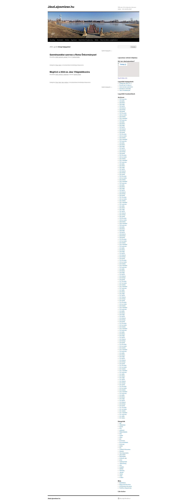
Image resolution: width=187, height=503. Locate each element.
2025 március (122, 129)
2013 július (122, 374)
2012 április (122, 400)
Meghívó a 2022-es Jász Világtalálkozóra (70, 71)
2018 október (122, 263)
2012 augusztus (123, 393)
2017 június (122, 292)
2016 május (122, 314)
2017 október (122, 285)
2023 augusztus (123, 162)
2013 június (122, 376)
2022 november (123, 178)
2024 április (122, 148)
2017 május (122, 293)
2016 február (122, 320)
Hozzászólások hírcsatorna (125, 486)
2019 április (122, 253)
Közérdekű (60, 40)
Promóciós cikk (123, 458)
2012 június (122, 397)
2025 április (122, 127)
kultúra (66, 82)
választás (121, 472)
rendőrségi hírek (123, 461)
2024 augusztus (123, 141)
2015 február (122, 341)
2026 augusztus (123, 99)
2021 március (122, 213)
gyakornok (121, 430)
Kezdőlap (52, 40)
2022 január (122, 195)
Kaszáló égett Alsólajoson (125, 85)
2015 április (122, 337)
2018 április (122, 274)
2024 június (122, 144)
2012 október (122, 390)
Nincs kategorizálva (123, 453)
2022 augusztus (123, 183)
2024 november (123, 136)
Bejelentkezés (122, 482)
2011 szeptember (123, 412)
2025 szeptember (123, 118)
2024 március (122, 150)
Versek (121, 474)
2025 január (122, 132)
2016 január (122, 321)
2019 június (122, 249)
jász (63, 82)
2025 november (123, 115)
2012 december (122, 386)
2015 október (122, 327)
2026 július (122, 101)
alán (120, 423)
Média (96, 40)
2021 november (123, 199)
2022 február (122, 193)
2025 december (122, 113)
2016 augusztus (123, 309)
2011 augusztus (123, 414)
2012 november (123, 388)
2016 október (122, 306)
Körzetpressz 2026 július (125, 88)
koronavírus (122, 440)
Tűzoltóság (121, 470)
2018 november (123, 262)
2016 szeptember (123, 307)
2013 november (123, 367)
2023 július (122, 164)
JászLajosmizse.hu (61, 6)
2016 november (123, 304)
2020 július (122, 227)
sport (120, 465)
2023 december (122, 155)
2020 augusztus (123, 225)
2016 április (122, 316)
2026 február (122, 109)
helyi (60, 65)
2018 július (122, 269)
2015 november (123, 325)
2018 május (122, 272)
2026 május (122, 104)
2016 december (122, 302)
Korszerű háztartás (123, 442)
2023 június (122, 165)
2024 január (122, 153)
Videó (120, 475)
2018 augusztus (123, 267)
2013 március (122, 381)
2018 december (122, 260)
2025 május (122, 125)
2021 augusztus (123, 204)
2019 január (122, 258)
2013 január (122, 384)
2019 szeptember (123, 244)
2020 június (122, 228)
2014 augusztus (123, 351)
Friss (56, 65)
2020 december (122, 218)
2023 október (122, 158)
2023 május (122, 167)
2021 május (122, 209)
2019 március (122, 255)
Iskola (120, 437)
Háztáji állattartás (123, 432)
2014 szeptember (123, 349)
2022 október (122, 179)
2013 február (122, 383)
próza (120, 460)
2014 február (122, 362)
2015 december (122, 323)
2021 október (122, 200)
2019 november (123, 241)
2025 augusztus (123, 120)
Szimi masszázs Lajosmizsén (126, 87)
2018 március (122, 276)
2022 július (122, 185)
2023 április (122, 169)
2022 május (122, 188)
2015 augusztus (123, 330)
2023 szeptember (123, 160)
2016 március (122, 318)
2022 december (122, 176)
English (121, 426)
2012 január (122, 405)
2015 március (122, 339)
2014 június (122, 355)
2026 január (122, 111)
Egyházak (74, 40)
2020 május (122, 230)
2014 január (122, 363)
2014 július (122, 353)
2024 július (122, 143)
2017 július (122, 290)
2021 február (122, 214)
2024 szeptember (123, 139)
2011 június (122, 418)
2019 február (122, 256)
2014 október (122, 348)
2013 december (122, 365)
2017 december (122, 281)
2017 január (122, 300)
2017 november (123, 283)
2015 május (122, 335)
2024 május (122, 146)
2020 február (122, 235)
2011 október (122, 411)
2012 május (122, 398)
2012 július (122, 395)
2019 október (122, 242)
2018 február (122, 278)
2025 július (122, 122)
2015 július (122, 332)
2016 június (122, 313)
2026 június (122, 102)
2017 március (122, 297)
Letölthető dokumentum (124, 449)
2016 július (122, 311)
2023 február (122, 172)
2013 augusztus (123, 372)
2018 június (122, 270)
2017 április (122, 295)
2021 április (122, 211)
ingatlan (121, 435)
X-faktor (121, 477)
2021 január (122, 216)
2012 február (122, 404)
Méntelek (121, 451)
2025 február (122, 130)
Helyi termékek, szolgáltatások (109, 40)
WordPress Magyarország (125, 488)
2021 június (122, 207)
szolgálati (121, 467)
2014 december (122, 344)
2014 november (123, 346)
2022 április (122, 190)
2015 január (122, 342)
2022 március (122, 192)
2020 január (122, 237)
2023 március (122, 171)
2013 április (122, 379)
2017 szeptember (123, 286)
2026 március (122, 108)
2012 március (122, 402)
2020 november (123, 220)
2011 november (123, 409)
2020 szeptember (123, 223)
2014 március (122, 360)
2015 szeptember (123, 328)
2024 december (122, 134)
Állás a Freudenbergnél (124, 90)
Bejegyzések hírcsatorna (125, 484)
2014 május (122, 356)
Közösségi (121, 444)
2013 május (122, 377)
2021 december (122, 197)
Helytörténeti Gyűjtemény (86, 40)
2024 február (122, 151)
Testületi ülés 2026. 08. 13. (125, 83)
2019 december (122, 239)
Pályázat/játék (122, 456)
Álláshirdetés (122, 425)
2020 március (122, 234)
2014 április (122, 358)
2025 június (122, 123)
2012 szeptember (123, 391)
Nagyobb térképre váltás (122, 78)
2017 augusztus (123, 288)
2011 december (122, 407)
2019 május (122, 251)
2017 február (122, 299)
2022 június (122, 186)
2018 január (122, 279)
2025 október (122, 116)
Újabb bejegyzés (107, 50)
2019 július (122, 248)
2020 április (122, 232)
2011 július (122, 416)
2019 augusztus (123, 246)
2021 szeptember (123, 202)
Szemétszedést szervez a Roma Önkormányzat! (73, 54)
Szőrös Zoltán (76, 57)
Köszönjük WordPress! (125, 498)
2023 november (123, 157)
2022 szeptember (123, 181)
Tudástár (121, 468)
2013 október (122, 369)
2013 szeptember (123, 370)
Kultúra (67, 40)
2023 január (122, 174)
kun (120, 447)
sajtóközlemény (123, 463)
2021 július (122, 206)
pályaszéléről (122, 454)
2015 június (122, 334)
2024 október (122, 137)
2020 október (122, 221)
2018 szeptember (123, 265)
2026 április (122, 106)
